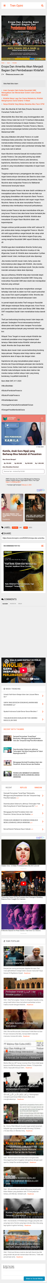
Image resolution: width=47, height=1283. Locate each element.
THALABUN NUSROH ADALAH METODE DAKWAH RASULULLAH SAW (22, 1181)
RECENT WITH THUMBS (14, 729)
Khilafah (14, 63)
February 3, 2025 (26, 485)
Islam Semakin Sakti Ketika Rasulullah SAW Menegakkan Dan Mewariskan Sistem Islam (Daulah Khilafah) (21, 92)
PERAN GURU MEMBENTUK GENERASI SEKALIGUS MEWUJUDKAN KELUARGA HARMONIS (26, 775)
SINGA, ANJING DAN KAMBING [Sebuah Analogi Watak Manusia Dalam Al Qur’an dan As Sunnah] (21, 1149)
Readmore (27, 973)
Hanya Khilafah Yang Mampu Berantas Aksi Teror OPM (23, 104)
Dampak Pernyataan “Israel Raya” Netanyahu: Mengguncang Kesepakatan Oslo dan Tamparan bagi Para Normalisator (28, 738)
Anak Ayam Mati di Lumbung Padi (22, 1120)
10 (7, 1240)
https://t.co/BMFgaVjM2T (13, 482)
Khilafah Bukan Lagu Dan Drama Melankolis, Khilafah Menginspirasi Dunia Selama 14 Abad (22, 99)
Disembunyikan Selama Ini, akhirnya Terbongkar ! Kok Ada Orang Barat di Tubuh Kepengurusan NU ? (28, 751)
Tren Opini (16, 5)
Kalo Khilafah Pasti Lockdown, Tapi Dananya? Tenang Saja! (19, 585)
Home (2, 63)
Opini (8, 63)
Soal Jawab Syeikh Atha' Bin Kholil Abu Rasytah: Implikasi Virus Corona (21, 565)
